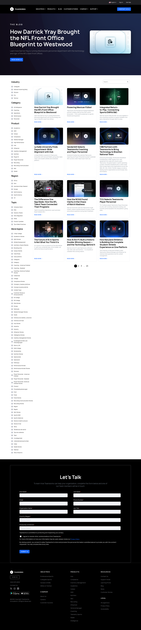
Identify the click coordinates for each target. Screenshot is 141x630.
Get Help (128, 2)
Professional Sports (46, 576)
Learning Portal (106, 583)
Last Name (76, 492)
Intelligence (74, 621)
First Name (22, 492)
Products (51, 9)
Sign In (121, 2)
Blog (60, 9)
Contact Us (14, 585)
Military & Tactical (46, 586)
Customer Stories (71, 9)
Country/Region (24, 516)
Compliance (74, 579)
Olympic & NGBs (45, 583)
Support (93, 9)
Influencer (73, 605)
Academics (74, 586)
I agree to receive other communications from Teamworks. (42, 536)
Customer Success (46, 603)
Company (83, 9)
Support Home (105, 579)
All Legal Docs (105, 603)
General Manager (76, 608)
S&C (71, 598)
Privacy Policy (75, 539)
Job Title (76, 508)
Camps (72, 589)
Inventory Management (78, 583)
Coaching (73, 611)
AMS (71, 592)
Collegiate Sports (46, 579)
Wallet (72, 617)
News (102, 589)
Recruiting (73, 602)
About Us (43, 596)
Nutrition (73, 595)
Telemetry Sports (76, 614)
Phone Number (78, 500)
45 (87, 266)
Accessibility (105, 609)
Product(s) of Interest (26, 525)
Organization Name (25, 508)
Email (21, 500)
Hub (71, 576)
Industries (40, 9)
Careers (43, 599)
